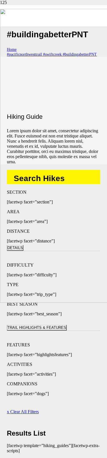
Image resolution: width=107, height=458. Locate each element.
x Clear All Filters (23, 411)
